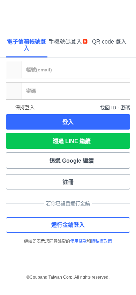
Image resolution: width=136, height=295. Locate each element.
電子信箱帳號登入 (26, 45)
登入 (68, 122)
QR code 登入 (109, 42)
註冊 (68, 182)
